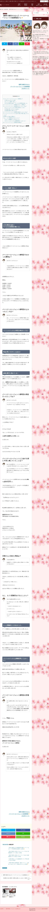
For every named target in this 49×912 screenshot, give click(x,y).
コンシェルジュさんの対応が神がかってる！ (15, 107)
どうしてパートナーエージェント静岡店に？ (13, 98)
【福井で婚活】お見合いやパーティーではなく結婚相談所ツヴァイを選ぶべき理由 (18, 856)
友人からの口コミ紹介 (10, 100)
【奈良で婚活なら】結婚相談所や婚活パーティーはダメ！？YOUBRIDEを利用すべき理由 (18, 848)
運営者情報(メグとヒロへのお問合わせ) (13, 908)
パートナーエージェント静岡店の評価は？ (12, 122)
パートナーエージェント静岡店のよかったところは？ (15, 106)
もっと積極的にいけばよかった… (12, 119)
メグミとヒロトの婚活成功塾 (40, 908)
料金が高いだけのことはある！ (12, 109)
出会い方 (19, 4)
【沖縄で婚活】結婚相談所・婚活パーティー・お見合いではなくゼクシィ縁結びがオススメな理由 (18, 863)
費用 (32, 4)
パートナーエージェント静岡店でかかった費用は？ (14, 104)
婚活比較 (25, 4)
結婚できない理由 (39, 4)
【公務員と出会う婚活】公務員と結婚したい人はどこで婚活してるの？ (16, 879)
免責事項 (2, 908)
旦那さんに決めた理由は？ (9, 116)
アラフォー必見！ (45, 4)
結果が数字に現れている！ (11, 110)
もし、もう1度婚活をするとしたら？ (11, 118)
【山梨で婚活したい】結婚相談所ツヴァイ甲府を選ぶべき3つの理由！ (18, 859)
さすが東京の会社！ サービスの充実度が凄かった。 (16, 103)
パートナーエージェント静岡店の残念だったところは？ (15, 112)
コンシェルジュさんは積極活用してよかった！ (15, 120)
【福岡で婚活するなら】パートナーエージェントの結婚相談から (15, 874)
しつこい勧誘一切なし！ (11, 101)
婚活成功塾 (5, 844)
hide (18, 96)
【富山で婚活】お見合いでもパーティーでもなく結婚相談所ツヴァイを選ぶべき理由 (18, 852)
